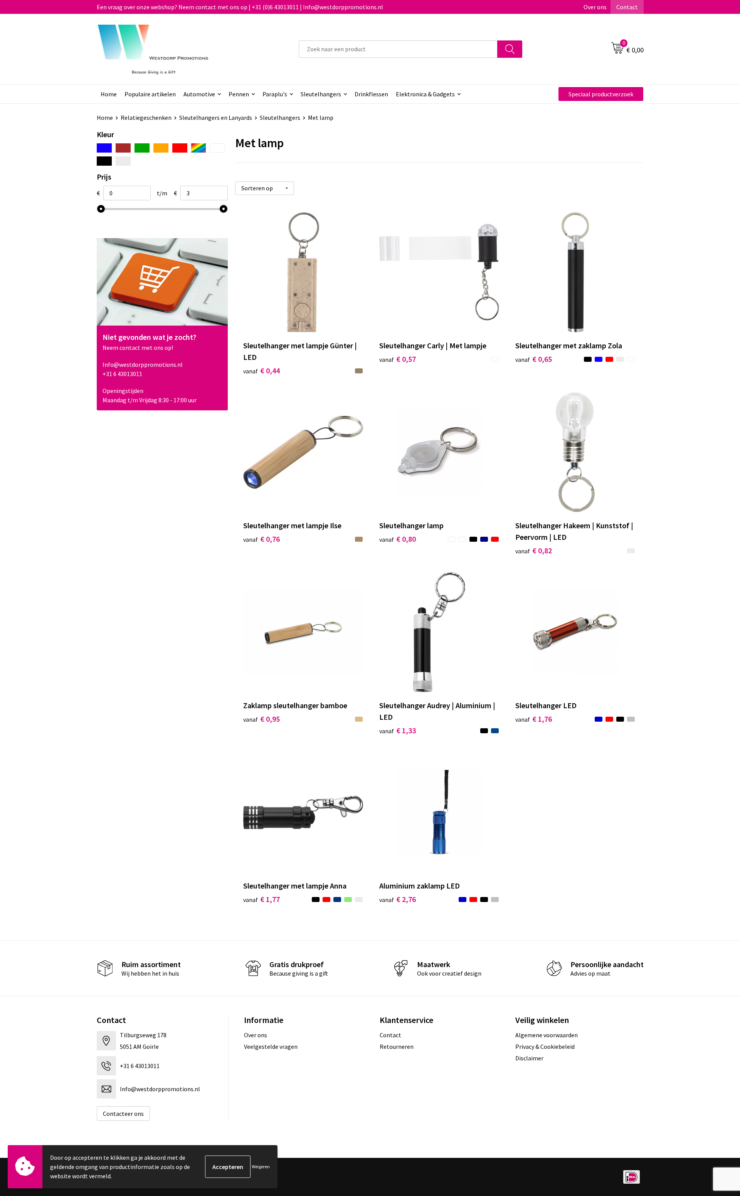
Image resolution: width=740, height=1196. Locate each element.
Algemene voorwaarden (546, 1035)
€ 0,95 (261, 719)
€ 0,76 (261, 539)
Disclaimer (529, 1058)
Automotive (199, 94)
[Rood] (179, 148)
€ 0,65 (533, 359)
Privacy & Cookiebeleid (545, 1046)
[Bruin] (123, 148)
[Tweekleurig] (198, 148)
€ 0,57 (397, 359)
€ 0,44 (261, 370)
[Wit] (217, 148)
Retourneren (397, 1046)
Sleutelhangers (321, 94)
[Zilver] (123, 161)
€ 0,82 (533, 550)
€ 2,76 (397, 899)
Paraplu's (274, 94)
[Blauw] (104, 148)
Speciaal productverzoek (600, 94)
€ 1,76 (533, 719)
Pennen (239, 94)
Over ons (595, 7)
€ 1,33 (397, 730)
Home (109, 94)
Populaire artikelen (150, 94)
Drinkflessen (371, 94)
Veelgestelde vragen (271, 1046)
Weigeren (261, 1166)
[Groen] (142, 148)
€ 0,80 (397, 539)
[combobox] (398, 49)
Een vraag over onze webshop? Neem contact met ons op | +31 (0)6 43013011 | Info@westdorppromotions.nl (240, 7)
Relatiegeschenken (146, 117)
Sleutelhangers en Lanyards (215, 117)
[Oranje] (160, 148)
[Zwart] (104, 161)
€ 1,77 (261, 899)
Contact (627, 7)
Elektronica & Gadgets (425, 94)
